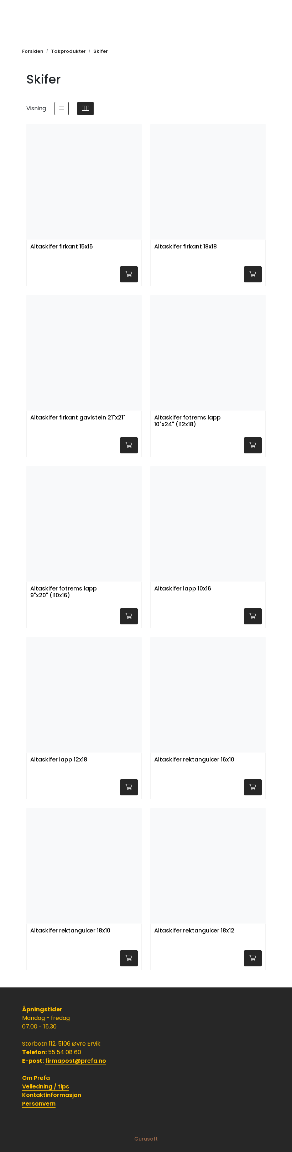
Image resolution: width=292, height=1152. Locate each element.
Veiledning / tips (45, 1086)
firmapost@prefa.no (75, 1061)
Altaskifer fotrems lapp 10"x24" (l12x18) (187, 421)
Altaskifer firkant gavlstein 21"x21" (77, 418)
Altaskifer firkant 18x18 (185, 247)
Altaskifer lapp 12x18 (58, 760)
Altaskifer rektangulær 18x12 (194, 931)
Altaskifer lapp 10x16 (182, 589)
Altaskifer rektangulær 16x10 (194, 760)
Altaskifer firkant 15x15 (61, 247)
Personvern (39, 1104)
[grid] (85, 108)
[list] (61, 108)
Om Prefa (36, 1078)
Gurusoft (146, 1138)
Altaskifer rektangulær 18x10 (70, 931)
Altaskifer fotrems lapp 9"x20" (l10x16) (63, 592)
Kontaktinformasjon (51, 1095)
